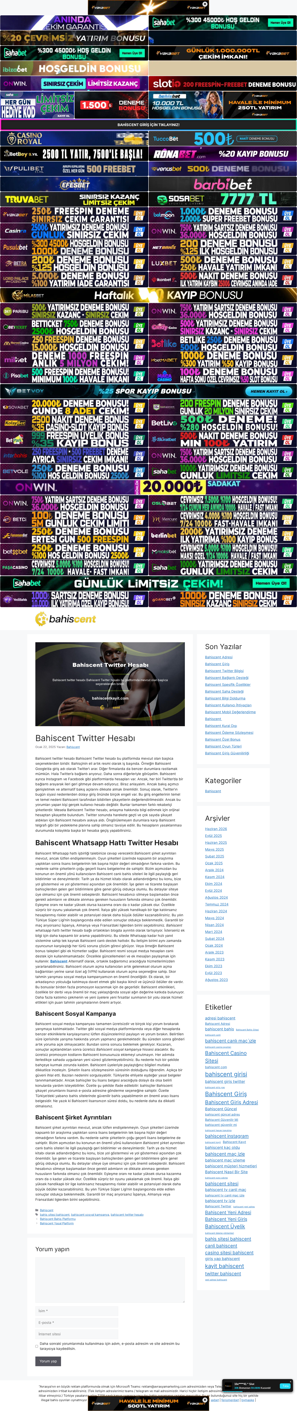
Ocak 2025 (214, 863)
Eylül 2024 (213, 891)
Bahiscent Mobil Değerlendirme (230, 712)
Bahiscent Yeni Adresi (228, 1212)
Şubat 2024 (214, 939)
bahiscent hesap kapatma (218, 1130)
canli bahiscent (221, 1245)
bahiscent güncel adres (222, 1114)
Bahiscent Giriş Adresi (231, 1102)
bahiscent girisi (226, 1074)
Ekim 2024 (213, 884)
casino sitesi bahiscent (229, 1252)
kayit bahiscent (224, 1266)
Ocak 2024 (214, 945)
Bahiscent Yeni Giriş (226, 1219)
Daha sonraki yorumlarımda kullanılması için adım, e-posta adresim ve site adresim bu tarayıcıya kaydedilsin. (110, 1346)
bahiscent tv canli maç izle (224, 1195)
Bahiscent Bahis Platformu (58, 1219)
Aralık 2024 (214, 870)
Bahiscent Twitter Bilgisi (224, 671)
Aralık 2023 (214, 952)
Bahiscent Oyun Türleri (223, 746)
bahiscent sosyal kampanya (90, 1214)
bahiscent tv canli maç (225, 1189)
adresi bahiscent (220, 1018)
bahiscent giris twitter (225, 1081)
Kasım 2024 (214, 877)
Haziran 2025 (216, 843)
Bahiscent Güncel (221, 1109)
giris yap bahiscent (222, 1258)
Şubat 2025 (214, 856)
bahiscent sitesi (221, 1183)
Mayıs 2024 (214, 918)
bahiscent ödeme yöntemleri (219, 1233)
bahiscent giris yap (215, 1087)
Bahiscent (46, 1210)
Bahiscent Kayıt (234, 1142)
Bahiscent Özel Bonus (222, 739)
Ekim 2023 (213, 966)
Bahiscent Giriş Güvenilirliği (227, 753)
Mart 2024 (213, 932)
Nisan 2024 (214, 925)
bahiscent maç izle (225, 1154)
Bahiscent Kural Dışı (221, 726)
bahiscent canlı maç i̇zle (230, 1040)
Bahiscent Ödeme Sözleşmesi (229, 733)
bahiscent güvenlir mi (221, 1125)
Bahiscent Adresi (219, 657)
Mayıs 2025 (214, 849)
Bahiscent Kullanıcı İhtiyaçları (228, 705)
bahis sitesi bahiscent (55, 1214)
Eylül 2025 (213, 836)
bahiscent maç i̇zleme (225, 1160)
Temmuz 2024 (217, 904)
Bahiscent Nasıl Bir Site (226, 1171)
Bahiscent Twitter (218, 1206)
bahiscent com (216, 1067)
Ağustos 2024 (216, 897)
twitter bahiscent (223, 1273)
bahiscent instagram (227, 1136)
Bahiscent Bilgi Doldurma (225, 698)
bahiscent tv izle (220, 1200)
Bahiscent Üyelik (225, 1226)
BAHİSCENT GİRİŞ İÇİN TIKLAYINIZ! (149, 125)
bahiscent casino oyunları (218, 1047)
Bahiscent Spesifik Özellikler (228, 685)
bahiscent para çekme (216, 1178)
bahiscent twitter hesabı (127, 1214)
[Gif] (148, 295)
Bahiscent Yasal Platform (57, 1223)
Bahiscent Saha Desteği (224, 691)
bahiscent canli (213, 1035)
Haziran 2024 (216, 911)
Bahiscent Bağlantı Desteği (227, 678)
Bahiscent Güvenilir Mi (221, 1120)
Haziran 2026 (216, 829)
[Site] (74, 215)
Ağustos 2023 (216, 980)
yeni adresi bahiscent (216, 1279)
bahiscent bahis (219, 1029)
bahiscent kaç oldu (222, 1147)
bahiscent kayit (213, 1142)
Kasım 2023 (214, 959)
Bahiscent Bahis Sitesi (247, 1029)
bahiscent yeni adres (244, 1206)
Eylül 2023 (213, 973)
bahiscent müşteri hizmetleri (231, 1166)
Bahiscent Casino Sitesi (226, 1057)
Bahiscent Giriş (217, 664)
